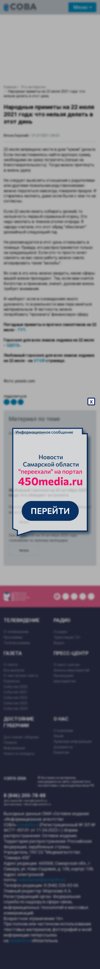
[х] (50, 484)
